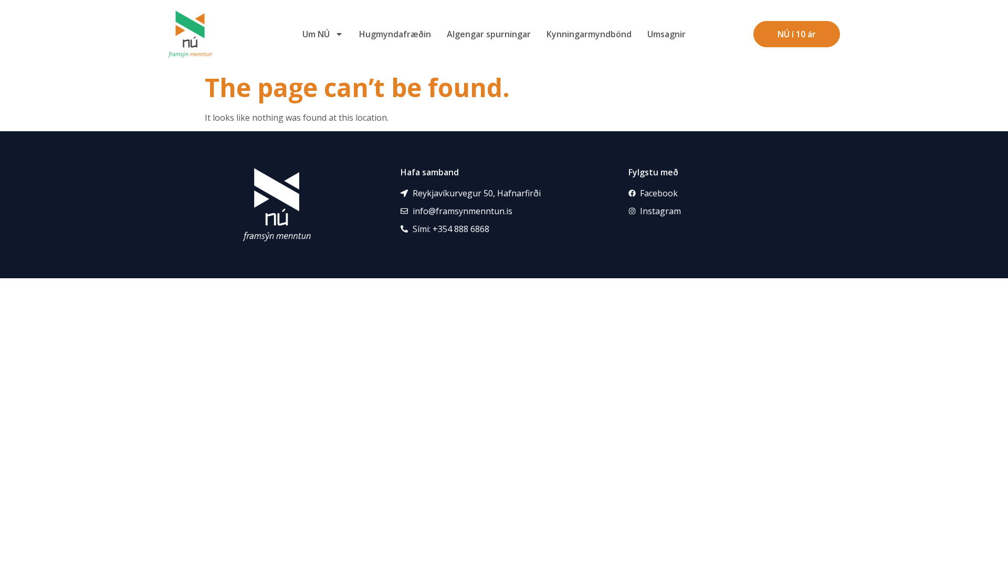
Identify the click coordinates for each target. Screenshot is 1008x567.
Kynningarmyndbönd (589, 34)
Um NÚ (316, 34)
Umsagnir (666, 34)
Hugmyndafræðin (395, 34)
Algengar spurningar (489, 34)
